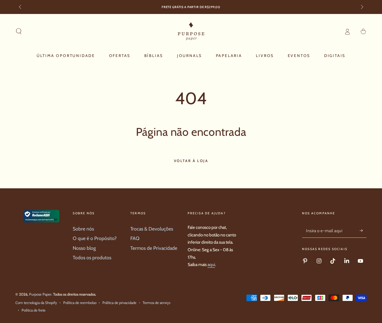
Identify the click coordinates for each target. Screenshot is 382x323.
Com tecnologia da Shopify (36, 302)
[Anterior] (20, 7)
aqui (211, 264)
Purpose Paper (40, 294)
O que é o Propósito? (95, 238)
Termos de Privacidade (153, 248)
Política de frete (34, 310)
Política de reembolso (79, 302)
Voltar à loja (191, 160)
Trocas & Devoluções (151, 229)
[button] (19, 31)
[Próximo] (361, 7)
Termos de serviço (156, 302)
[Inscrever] (363, 230)
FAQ (135, 238)
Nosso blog (84, 248)
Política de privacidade (119, 302)
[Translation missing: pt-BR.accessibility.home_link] (191, 31)
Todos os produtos (92, 257)
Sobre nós (83, 229)
